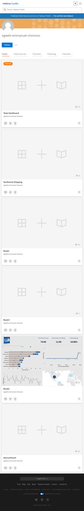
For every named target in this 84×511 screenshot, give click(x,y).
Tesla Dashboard (11, 113)
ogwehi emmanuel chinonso (13, 116)
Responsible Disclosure (61, 489)
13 (79, 107)
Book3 (6, 320)
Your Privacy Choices (53, 494)
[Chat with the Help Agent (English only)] (75, 4)
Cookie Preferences (31, 494)
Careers (54, 484)
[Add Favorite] (79, 124)
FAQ (28, 484)
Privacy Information (32, 489)
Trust (19, 484)
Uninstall (76, 489)
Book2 (6, 389)
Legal (6, 489)
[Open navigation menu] (80, 3)
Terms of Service (16, 489)
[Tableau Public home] (10, 3)
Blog (24, 484)
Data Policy (46, 489)
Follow (7, 45)
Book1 (6, 251)
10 (79, 451)
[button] (36, 499)
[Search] (4, 9)
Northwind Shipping (12, 182)
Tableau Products (44, 484)
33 (79, 245)
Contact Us (63, 484)
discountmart (9, 458)
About (34, 484)
